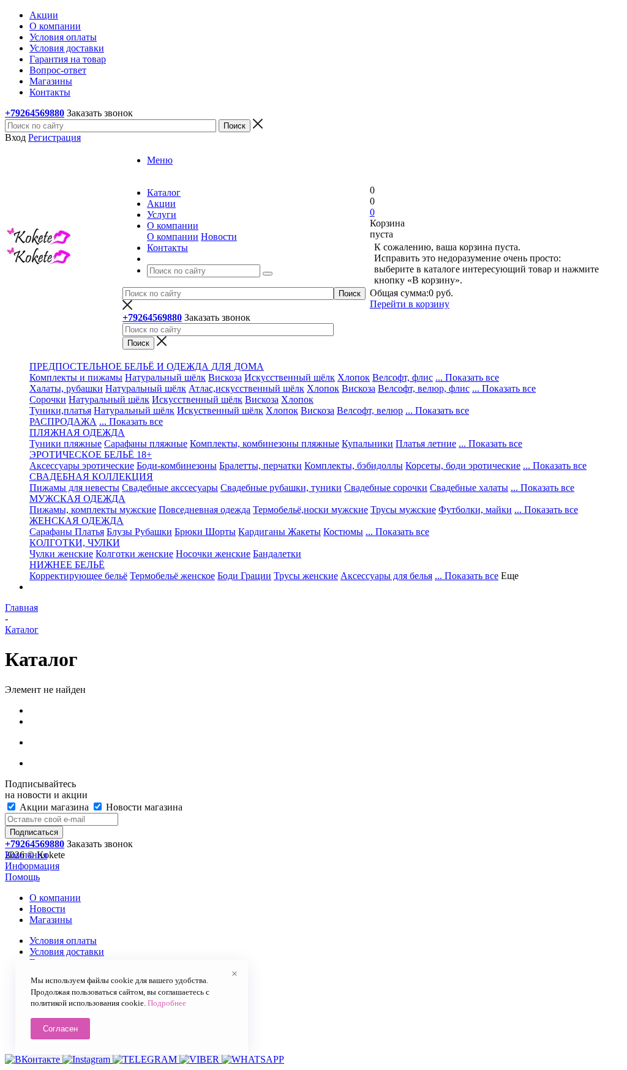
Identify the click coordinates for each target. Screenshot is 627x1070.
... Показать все (467, 377)
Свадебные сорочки (385, 487)
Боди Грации (244, 576)
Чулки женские (61, 553)
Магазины (50, 920)
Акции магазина (54, 807)
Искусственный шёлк (289, 377)
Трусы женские (306, 576)
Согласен (60, 1028)
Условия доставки (66, 951)
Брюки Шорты (205, 531)
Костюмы (343, 531)
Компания (26, 855)
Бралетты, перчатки (260, 465)
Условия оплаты (63, 940)
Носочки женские (213, 553)
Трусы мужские (403, 509)
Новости (219, 236)
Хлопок (353, 377)
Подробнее (167, 1003)
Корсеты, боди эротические (462, 465)
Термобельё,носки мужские (310, 509)
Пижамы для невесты (74, 487)
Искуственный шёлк (220, 410)
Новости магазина (142, 807)
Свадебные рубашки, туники (281, 487)
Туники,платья (60, 410)
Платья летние (426, 443)
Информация (32, 866)
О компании (172, 236)
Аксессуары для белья (386, 576)
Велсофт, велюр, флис (424, 388)
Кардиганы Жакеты (279, 531)
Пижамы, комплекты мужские (92, 509)
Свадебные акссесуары (170, 487)
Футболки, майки (475, 509)
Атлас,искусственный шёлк (246, 388)
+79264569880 (34, 113)
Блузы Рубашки (139, 531)
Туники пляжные (65, 443)
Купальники (367, 443)
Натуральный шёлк (165, 377)
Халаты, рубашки (66, 388)
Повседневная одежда (204, 509)
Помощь (22, 877)
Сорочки (47, 399)
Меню (160, 160)
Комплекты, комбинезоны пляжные (264, 443)
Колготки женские (134, 553)
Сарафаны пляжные (145, 443)
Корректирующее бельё (78, 576)
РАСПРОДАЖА (63, 421)
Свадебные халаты (469, 487)
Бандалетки (277, 553)
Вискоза (225, 377)
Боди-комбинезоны (177, 465)
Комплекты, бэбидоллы (353, 465)
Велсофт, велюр (370, 410)
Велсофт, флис (402, 377)
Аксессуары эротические (81, 465)
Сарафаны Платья (66, 531)
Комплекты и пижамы (75, 377)
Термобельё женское (172, 576)
